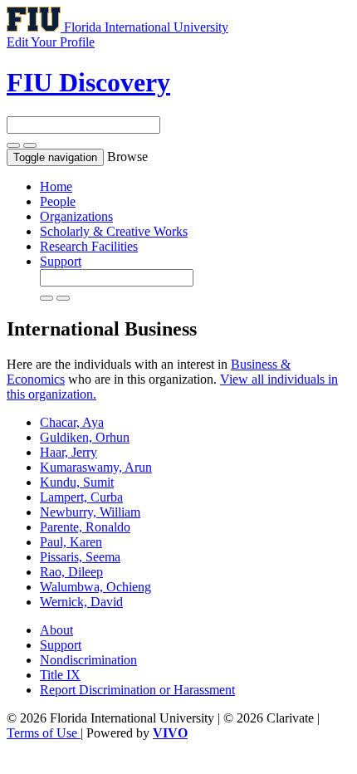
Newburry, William (90, 512)
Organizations (76, 216)
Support (60, 261)
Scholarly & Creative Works (114, 231)
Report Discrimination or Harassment (137, 690)
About (56, 630)
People (58, 201)
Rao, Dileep (71, 572)
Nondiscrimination (88, 660)
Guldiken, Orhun (85, 437)
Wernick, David (81, 602)
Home (56, 186)
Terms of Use (44, 733)
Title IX (60, 675)
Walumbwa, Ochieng (95, 587)
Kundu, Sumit (77, 482)
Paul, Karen (71, 542)
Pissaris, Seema (80, 557)
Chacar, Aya (72, 422)
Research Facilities (89, 246)
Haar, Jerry (68, 452)
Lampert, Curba (81, 497)
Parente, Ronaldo (85, 527)
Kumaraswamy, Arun (96, 467)
